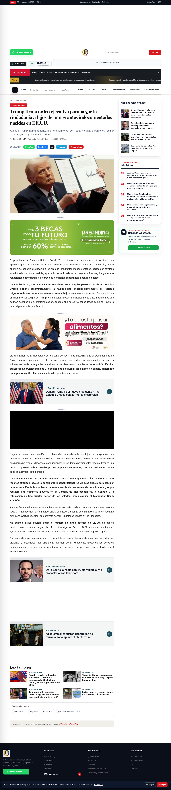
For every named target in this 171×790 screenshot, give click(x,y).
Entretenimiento (151, 90)
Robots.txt (135, 769)
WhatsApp (151, 2)
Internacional (118, 90)
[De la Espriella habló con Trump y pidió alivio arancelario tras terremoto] (26, 570)
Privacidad (98, 784)
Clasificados (134, 90)
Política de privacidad (97, 769)
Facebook (42, 147)
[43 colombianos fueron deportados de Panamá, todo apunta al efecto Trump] (26, 634)
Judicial (81, 90)
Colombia (35, 90)
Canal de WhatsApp (69, 724)
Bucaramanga (50, 757)
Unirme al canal (143, 248)
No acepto (150, 784)
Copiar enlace (76, 147)
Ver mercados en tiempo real (107, 62)
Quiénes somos (94, 757)
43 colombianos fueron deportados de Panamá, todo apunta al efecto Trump (69, 635)
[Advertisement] (85, 25)
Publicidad (92, 761)
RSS (159, 2)
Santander (68, 90)
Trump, (43, 297)
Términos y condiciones (98, 773)
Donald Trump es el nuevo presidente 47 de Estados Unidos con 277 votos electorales (72, 393)
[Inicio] (85, 52)
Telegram (61, 147)
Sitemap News (137, 761)
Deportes (93, 90)
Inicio (23, 90)
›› (109, 391)
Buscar (155, 52)
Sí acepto (162, 784)
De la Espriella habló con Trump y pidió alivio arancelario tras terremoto (74, 571)
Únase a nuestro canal (18, 772)
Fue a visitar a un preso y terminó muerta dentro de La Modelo (61, 72)
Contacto (91, 765)
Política (105, 90)
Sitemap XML (136, 757)
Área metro (51, 90)
